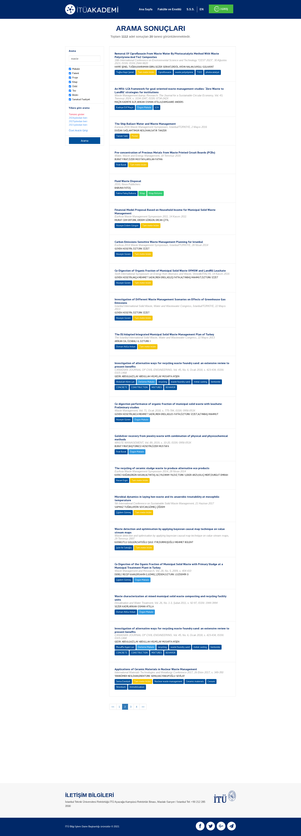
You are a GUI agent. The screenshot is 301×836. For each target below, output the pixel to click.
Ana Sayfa (145, 9)
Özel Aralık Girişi (78, 130)
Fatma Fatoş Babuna (126, 193)
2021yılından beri (78, 124)
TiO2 (199, 72)
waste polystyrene (184, 72)
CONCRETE (121, 387)
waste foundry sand (180, 381)
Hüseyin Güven (123, 254)
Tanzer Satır (122, 135)
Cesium (211, 681)
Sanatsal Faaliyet (81, 99)
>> (143, 706)
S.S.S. (190, 9)
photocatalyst (212, 72)
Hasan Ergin (122, 480)
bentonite (215, 381)
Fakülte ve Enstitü (169, 9)
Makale (76, 68)
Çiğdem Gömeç (123, 512)
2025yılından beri (78, 121)
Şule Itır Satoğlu (124, 547)
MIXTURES (157, 387)
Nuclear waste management (168, 681)
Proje (75, 77)
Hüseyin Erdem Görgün (127, 225)
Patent (75, 73)
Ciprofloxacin (164, 72)
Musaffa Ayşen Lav (125, 647)
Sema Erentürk (123, 681)
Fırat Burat (121, 164)
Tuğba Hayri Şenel (125, 72)
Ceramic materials (195, 681)
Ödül (74, 86)
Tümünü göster (76, 114)
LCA (157, 107)
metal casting (200, 381)
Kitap (75, 81)
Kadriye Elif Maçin (124, 107)
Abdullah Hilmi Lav (125, 381)
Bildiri (75, 95)
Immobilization (137, 686)
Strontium (121, 686)
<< (112, 706)
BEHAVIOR (170, 387)
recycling (162, 381)
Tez (74, 90)
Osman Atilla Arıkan (126, 346)
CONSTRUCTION (139, 387)
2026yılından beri (78, 117)
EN (202, 9)
